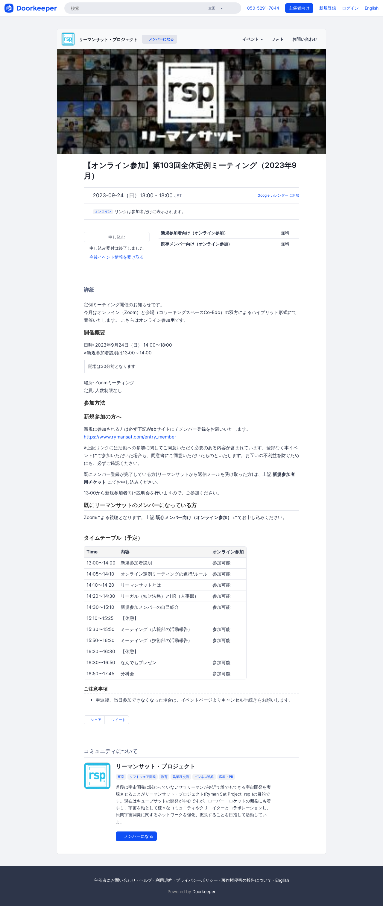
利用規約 (164, 880)
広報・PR (226, 777)
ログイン (350, 7)
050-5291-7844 (263, 7)
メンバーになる (161, 39)
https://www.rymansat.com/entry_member (130, 437)
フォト (277, 39)
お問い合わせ (304, 39)
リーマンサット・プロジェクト (108, 39)
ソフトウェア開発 (143, 777)
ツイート (118, 719)
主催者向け (299, 7)
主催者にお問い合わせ (115, 880)
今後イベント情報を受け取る (116, 256)
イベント (251, 39)
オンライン (103, 211)
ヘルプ (145, 880)
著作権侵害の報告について (246, 880)
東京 (121, 777)
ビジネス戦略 (204, 777)
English (372, 7)
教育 (164, 777)
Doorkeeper (203, 891)
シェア (95, 719)
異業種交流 (181, 777)
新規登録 (327, 7)
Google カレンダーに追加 (278, 195)
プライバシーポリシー (197, 880)
